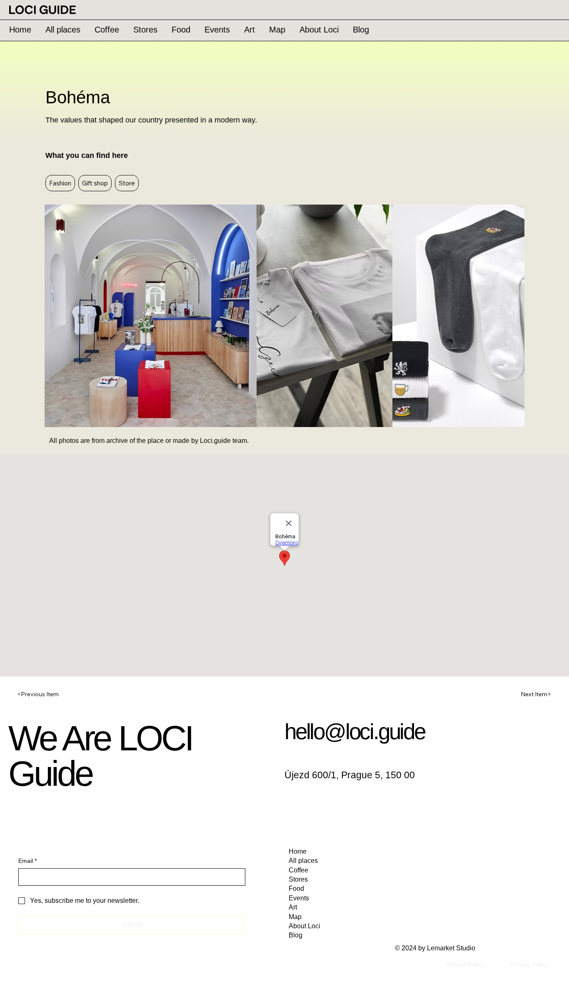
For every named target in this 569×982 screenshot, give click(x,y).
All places (303, 860)
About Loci (304, 926)
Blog (295, 935)
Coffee (298, 870)
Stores (298, 879)
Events (299, 898)
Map (295, 916)
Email (27, 860)
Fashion (60, 183)
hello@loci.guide (354, 731)
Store (127, 183)
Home (298, 851)
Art (293, 907)
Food (296, 888)
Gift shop (95, 183)
